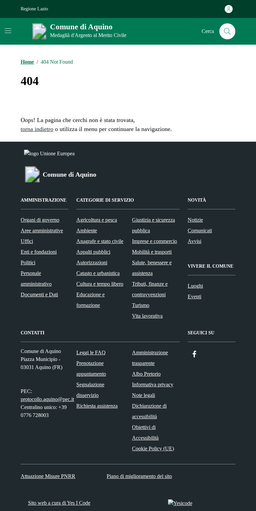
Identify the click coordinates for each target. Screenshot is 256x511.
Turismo (140, 305)
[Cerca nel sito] (227, 31)
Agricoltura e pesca (96, 220)
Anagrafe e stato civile (99, 241)
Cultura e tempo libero (99, 284)
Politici (28, 262)
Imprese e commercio (154, 241)
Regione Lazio (34, 8)
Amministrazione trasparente (150, 358)
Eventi (194, 296)
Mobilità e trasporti (152, 252)
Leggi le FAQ (91, 352)
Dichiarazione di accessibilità (149, 411)
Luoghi (195, 286)
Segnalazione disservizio (90, 390)
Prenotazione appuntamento (91, 368)
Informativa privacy (152, 384)
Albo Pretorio (146, 374)
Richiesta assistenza (97, 406)
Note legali (143, 395)
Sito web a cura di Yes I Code (59, 503)
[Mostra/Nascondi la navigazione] (8, 31)
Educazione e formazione (90, 300)
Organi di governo (40, 220)
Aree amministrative (42, 230)
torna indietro (37, 129)
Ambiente (86, 230)
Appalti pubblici (93, 252)
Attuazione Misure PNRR (48, 476)
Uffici (27, 241)
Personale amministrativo (36, 278)
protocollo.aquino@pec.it (47, 399)
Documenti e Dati (39, 294)
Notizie (195, 220)
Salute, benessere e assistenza (152, 268)
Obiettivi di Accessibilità (145, 432)
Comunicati (200, 230)
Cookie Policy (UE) (153, 448)
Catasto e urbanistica (98, 273)
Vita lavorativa (147, 316)
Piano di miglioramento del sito (139, 476)
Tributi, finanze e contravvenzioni (150, 289)
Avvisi (194, 241)
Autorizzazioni (91, 262)
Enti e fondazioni (39, 252)
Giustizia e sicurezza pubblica (153, 225)
